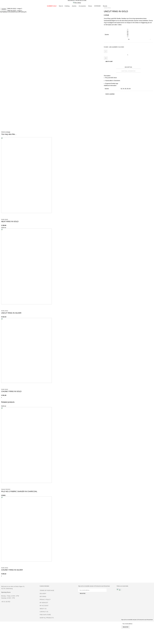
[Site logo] (77, 2)
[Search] (1, 2)
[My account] (145, 2)
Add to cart (109, 61)
